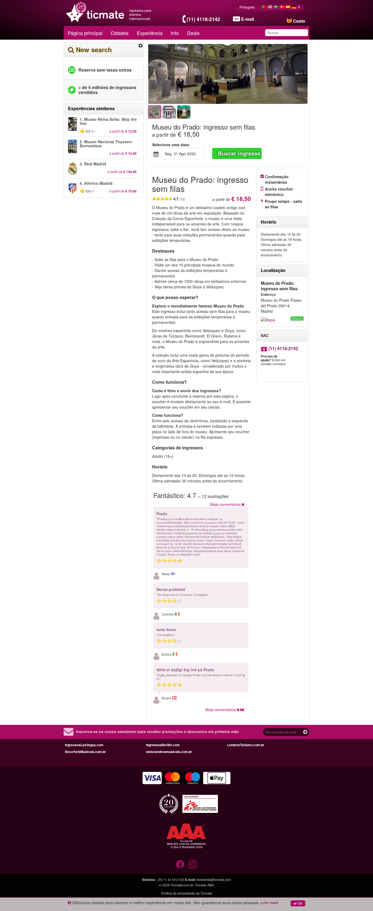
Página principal (85, 32)
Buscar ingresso (239, 153)
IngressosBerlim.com (163, 744)
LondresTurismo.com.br (245, 744)
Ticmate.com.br (182, 885)
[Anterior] (184, 74)
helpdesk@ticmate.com (214, 879)
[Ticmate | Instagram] (193, 864)
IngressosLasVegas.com (84, 744)
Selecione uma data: (171, 144)
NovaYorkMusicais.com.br (85, 751)
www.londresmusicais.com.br (169, 751)
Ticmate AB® (204, 885)
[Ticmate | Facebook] (180, 864)
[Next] (272, 74)
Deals (193, 32)
